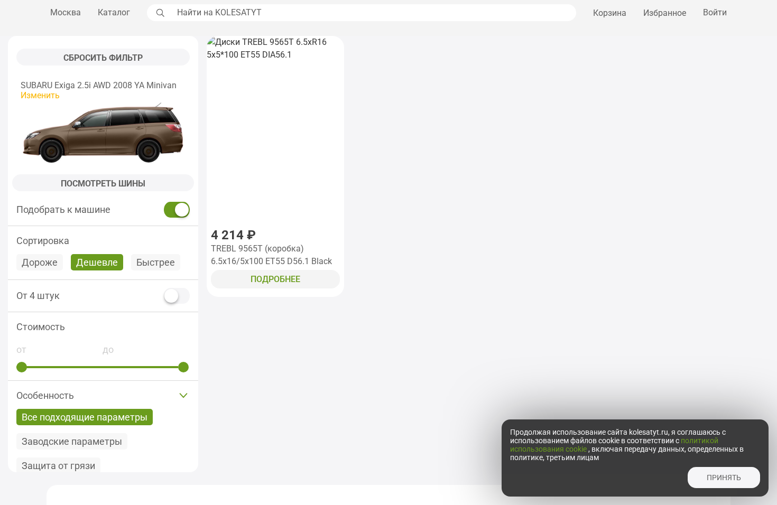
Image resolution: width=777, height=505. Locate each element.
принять (724, 477)
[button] (103, 326)
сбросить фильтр (103, 58)
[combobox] (373, 12)
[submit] (159, 12)
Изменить (40, 95)
